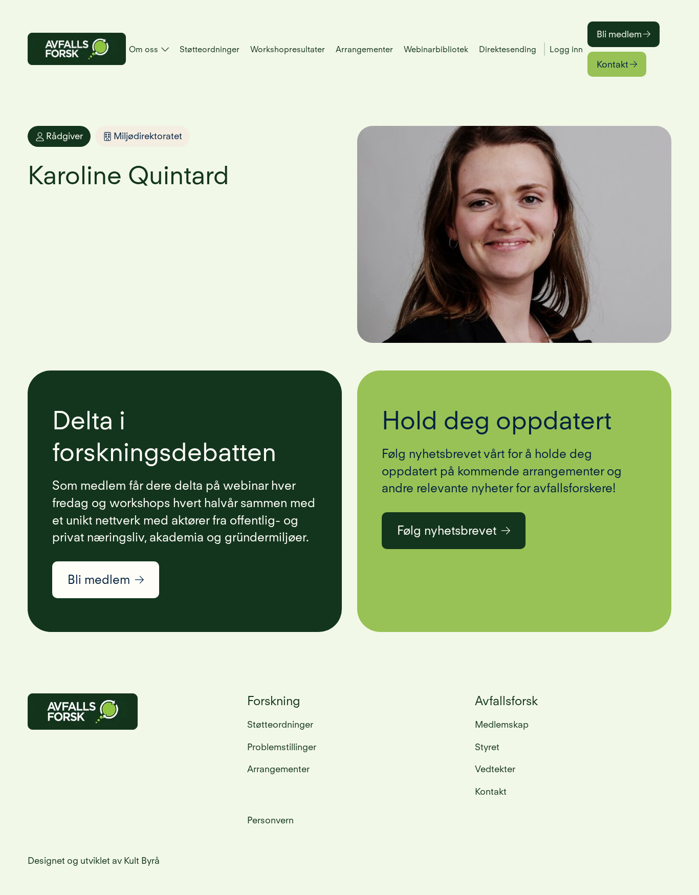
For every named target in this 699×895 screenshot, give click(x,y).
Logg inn (566, 49)
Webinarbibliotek (436, 49)
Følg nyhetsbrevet (446, 530)
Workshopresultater (287, 49)
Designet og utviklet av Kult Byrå (94, 860)
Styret (487, 746)
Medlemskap (502, 724)
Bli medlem (619, 34)
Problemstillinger (281, 746)
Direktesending (507, 49)
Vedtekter (495, 768)
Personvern (270, 820)
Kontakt (612, 64)
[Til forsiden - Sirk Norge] (77, 49)
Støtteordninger (209, 49)
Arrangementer (364, 49)
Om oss (143, 49)
